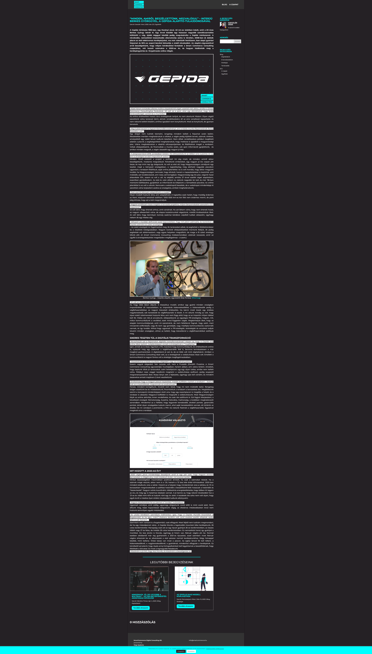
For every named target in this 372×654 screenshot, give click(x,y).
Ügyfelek (158, 24)
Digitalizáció (136, 603)
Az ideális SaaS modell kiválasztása (189, 595)
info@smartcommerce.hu (198, 640)
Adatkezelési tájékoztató (215, 649)
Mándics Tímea (142, 601)
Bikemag (196, 298)
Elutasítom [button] (191, 651)
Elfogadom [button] (180, 651)
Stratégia (180, 601)
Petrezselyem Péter (189, 599)
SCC (221, 69)
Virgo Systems (139, 645)
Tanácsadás (225, 66)
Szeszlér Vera (139, 24)
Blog (224, 5)
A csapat (233, 5)
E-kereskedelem (227, 60)
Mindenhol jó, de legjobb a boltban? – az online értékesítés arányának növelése (149, 596)
